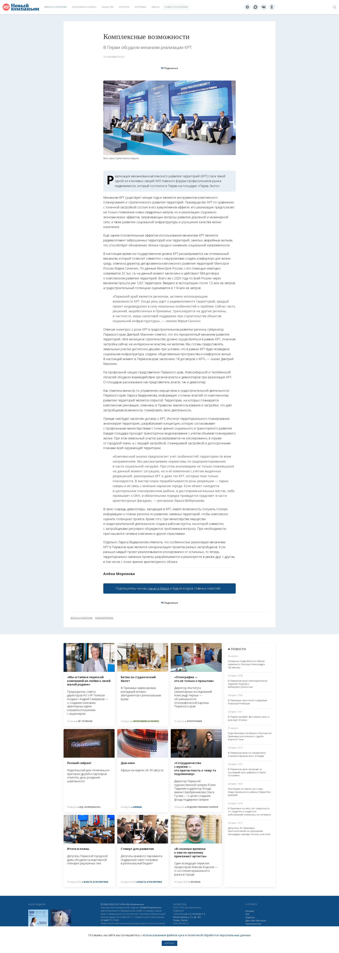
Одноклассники (253, 923)
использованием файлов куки (163, 935)
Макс (253, 920)
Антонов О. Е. (199, 913)
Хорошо (169, 943)
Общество (108, 6)
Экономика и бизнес (84, 6)
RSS (247, 914)
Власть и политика (55, 6)
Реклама (249, 911)
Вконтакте (261, 920)
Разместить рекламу (176, 6)
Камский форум (104, 618)
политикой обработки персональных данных (219, 935)
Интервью (140, 6)
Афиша (155, 6)
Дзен (247, 920)
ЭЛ (110, 920)
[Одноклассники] (272, 7)
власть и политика (82, 618)
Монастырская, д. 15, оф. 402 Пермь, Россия (187, 919)
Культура (124, 6)
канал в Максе (158, 588)
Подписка (250, 917)
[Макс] (255, 7)
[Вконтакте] (263, 7)
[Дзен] (247, 7)
